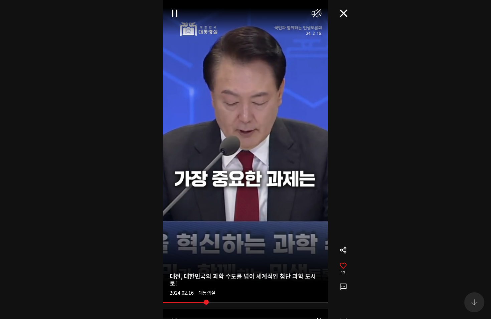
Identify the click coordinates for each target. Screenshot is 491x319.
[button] (474, 17)
